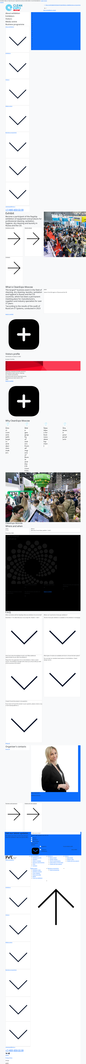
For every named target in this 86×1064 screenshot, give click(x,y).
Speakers (35, 14)
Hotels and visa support (39, 30)
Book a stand (36, 23)
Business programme (11, 132)
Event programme (37, 49)
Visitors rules (36, 34)
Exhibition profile (37, 13)
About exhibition (10, 27)
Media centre (9, 106)
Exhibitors (8, 53)
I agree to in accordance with (60, 847)
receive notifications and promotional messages (59, 849)
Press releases (37, 42)
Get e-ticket (36, 32)
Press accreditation (38, 46)
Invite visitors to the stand (39, 28)
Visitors (7, 80)
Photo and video (37, 43)
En (45, 8)
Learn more (44, 1)
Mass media (36, 841)
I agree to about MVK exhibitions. (59, 850)
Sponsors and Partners (39, 17)
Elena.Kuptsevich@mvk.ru (37, 798)
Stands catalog (37, 25)
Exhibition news (37, 38)
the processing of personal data (55, 846)
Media (34, 45)
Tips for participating (38, 27)
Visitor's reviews (37, 16)
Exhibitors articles (37, 40)
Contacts (35, 21)
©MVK (7, 1055)
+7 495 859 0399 (39, 800)
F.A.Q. (34, 19)
